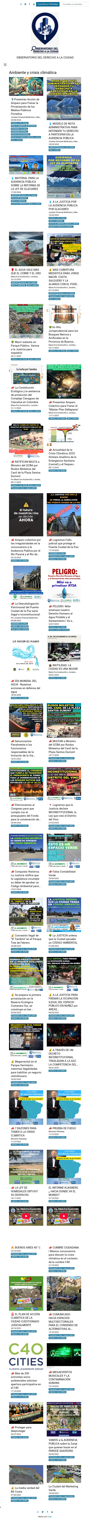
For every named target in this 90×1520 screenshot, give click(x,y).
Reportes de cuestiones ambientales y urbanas (25, 137)
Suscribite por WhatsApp (48, 4)
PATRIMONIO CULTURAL (19, 129)
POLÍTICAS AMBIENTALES (19, 204)
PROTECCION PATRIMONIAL (20, 134)
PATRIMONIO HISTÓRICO (19, 131)
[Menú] (5, 64)
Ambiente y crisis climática (19, 123)
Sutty (49, 1517)
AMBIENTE (52, 147)
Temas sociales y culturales (19, 629)
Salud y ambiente (16, 140)
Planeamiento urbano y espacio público (61, 296)
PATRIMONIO (31, 126)
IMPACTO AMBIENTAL (18, 126)
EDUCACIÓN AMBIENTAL (19, 198)
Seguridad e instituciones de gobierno (61, 226)
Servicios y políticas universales (59, 630)
